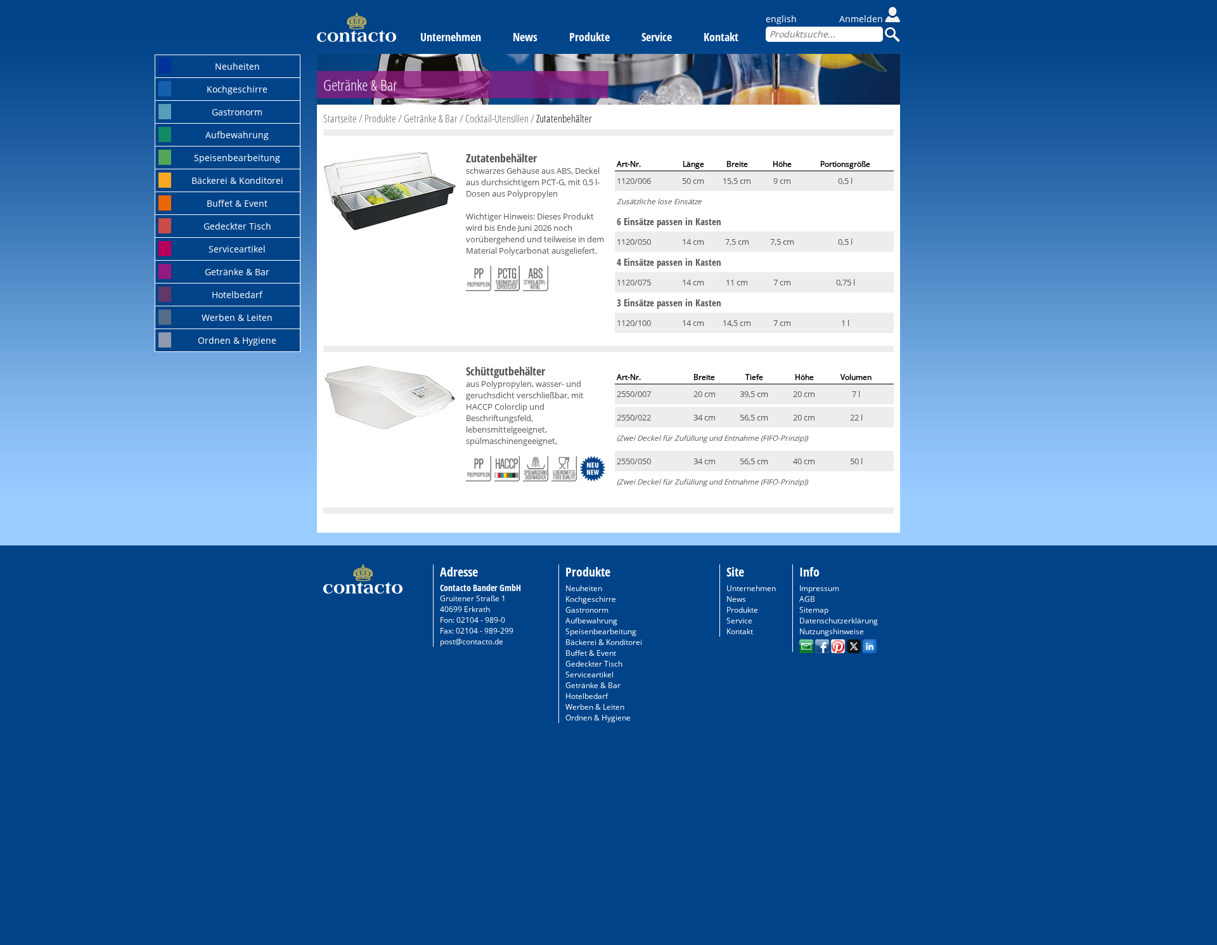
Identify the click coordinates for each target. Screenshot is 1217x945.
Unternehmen (450, 36)
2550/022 (634, 417)
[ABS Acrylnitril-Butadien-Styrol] (535, 276)
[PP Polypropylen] (478, 276)
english (781, 19)
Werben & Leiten (237, 317)
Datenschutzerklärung (838, 620)
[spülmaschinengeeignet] (535, 466)
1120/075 (634, 282)
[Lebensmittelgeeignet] (564, 466)
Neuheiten (237, 66)
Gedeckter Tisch (237, 226)
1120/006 (634, 180)
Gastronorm (237, 112)
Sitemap (813, 609)
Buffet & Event (237, 203)
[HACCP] (507, 466)
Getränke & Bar (237, 272)
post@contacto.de (471, 641)
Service (656, 36)
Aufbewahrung (237, 135)
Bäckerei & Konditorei (237, 180)
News (525, 36)
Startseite (340, 118)
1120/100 (634, 323)
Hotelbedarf (237, 295)
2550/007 (634, 394)
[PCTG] (507, 276)
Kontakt (721, 36)
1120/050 (634, 241)
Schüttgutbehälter (505, 371)
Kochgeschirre (237, 89)
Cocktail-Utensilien (497, 118)
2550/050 (634, 461)
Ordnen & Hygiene (237, 340)
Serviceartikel (237, 249)
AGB (807, 599)
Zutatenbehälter (564, 118)
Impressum (819, 588)
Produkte (589, 36)
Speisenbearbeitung (237, 158)
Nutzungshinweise (831, 631)
